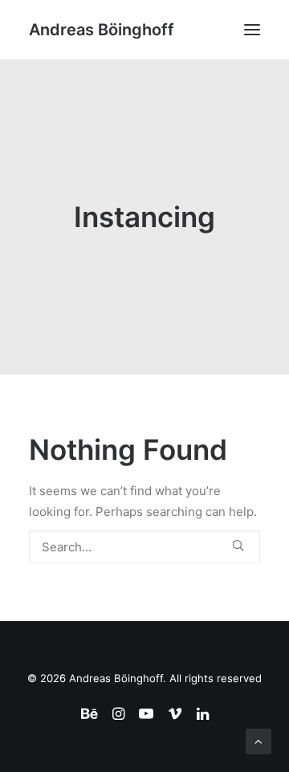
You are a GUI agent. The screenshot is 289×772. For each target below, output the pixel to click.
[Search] (144, 546)
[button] (252, 29)
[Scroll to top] (258, 740)
